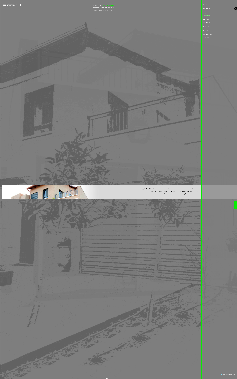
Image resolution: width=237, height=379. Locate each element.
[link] (235, 8)
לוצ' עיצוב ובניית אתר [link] (229, 375)
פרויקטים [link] (206, 8)
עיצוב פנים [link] (206, 15)
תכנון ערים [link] (206, 13)
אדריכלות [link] (206, 11)
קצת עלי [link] (206, 19)
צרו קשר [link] (206, 38)
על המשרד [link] (207, 23)
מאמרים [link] (206, 30)
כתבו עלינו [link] (207, 27)
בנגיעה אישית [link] (207, 34)
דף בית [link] (205, 5)
